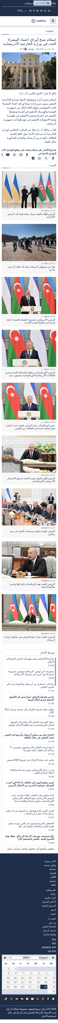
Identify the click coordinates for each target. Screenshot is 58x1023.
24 (54, 987)
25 (45, 987)
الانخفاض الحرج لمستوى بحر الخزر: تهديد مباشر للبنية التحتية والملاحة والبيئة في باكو (31, 825)
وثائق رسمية (50, 865)
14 (22, 978)
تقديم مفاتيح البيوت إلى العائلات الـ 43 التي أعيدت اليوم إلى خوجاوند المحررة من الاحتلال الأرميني (30, 784)
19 (38, 982)
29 (15, 987)
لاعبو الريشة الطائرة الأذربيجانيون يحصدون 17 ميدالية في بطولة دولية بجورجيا (31, 749)
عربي (25, 10)
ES (30, 10)
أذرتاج (23, 93)
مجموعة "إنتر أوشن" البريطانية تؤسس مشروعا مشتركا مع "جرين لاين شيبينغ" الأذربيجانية (31, 673)
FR (34, 10)
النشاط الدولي (49, 926)
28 (22, 987)
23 (8, 982)
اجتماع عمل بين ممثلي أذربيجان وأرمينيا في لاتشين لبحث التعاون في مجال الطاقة (29, 736)
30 (8, 987)
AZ (49, 10)
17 (54, 982)
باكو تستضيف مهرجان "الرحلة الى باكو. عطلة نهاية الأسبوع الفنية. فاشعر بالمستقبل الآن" (29, 837)
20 (30, 982)
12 (38, 978)
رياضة (53, 894)
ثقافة (53, 885)
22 (15, 982)
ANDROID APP (49, 947)
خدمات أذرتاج (49, 930)
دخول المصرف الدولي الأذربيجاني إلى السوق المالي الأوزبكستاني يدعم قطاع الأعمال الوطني (31, 723)
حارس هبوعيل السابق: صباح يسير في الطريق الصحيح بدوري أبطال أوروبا (31, 698)
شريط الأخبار (47, 652)
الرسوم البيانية (49, 905)
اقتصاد (53, 873)
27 (30, 987)
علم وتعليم (51, 890)
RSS (54, 943)
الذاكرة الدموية (49, 901)
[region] (30, 753)
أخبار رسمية (50, 861)
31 (54, 991)
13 (30, 978)
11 (46, 978)
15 (15, 978)
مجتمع (53, 881)
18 (45, 982)
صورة (53, 913)
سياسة (49, 30)
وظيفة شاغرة (49, 934)
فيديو (53, 909)
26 (38, 987)
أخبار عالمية (50, 898)
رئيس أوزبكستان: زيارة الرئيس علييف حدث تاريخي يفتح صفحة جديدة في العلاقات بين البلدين (30, 427)
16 (8, 978)
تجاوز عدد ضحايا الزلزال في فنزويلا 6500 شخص (30, 760)
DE (37, 10)
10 (54, 978)
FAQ (54, 939)
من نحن (52, 922)
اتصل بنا (52, 918)
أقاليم (53, 877)
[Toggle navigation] (52, 21)
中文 (20, 10)
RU (45, 10)
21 (22, 982)
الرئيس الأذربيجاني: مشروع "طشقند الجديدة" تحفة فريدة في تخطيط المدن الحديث (31, 321)
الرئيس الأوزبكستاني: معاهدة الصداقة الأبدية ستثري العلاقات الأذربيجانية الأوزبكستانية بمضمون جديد (30, 374)
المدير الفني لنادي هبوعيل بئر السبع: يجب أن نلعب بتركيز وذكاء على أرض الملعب (29, 812)
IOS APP (52, 951)
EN (41, 10)
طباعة (31, 49)
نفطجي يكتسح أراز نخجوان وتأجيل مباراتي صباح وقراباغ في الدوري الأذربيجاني (31, 850)
